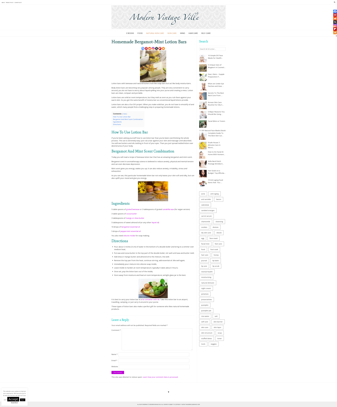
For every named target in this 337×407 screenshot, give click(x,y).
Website (114, 366)
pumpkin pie (206, 310)
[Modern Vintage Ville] (168, 17)
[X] (156, 48)
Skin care (172, 33)
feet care (218, 244)
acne (203, 194)
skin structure (206, 333)
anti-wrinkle (206, 199)
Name (114, 354)
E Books (130, 33)
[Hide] (336, 36)
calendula (205, 205)
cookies (204, 227)
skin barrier (218, 322)
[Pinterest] (146, 48)
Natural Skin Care (155, 33)
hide (124, 114)
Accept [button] (13, 399)
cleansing (219, 221)
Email (114, 360)
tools (203, 344)
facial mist (205, 244)
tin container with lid (150, 299)
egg (202, 238)
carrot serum (206, 216)
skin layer (217, 327)
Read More (14, 402)
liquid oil (155, 222)
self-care (204, 322)
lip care (204, 266)
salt (216, 316)
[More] (163, 48)
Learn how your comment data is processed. (160, 377)
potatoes (205, 294)
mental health (207, 272)
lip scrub (215, 266)
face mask (214, 238)
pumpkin (204, 305)
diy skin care (206, 233)
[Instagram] (153, 48)
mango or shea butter (135, 218)
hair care (204, 255)
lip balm (215, 260)
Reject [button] (22, 400)
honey (216, 255)
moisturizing (206, 277)
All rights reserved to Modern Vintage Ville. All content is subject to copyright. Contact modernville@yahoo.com (168, 404)
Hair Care (193, 33)
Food (140, 33)
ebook (219, 233)
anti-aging (214, 194)
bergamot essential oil (130, 227)
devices (215, 227)
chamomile (205, 221)
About (3, 2)
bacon (218, 199)
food (203, 249)
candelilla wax (168, 209)
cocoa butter (131, 214)
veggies (214, 344)
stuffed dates (206, 338)
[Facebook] (142, 48)
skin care (204, 327)
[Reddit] (149, 48)
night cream (206, 288)
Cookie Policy (18, 2)
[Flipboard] (159, 48)
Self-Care (206, 33)
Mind (182, 33)
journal (204, 260)
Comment (116, 330)
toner (219, 338)
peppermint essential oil (130, 231)
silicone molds (129, 235)
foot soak (214, 249)
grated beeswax (133, 209)
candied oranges (207, 210)
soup (220, 333)
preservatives (206, 299)
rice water (205, 316)
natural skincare (207, 283)
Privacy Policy (10, 2)
